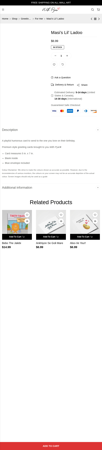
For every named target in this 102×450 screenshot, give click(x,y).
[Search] (92, 9)
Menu (3, 9)
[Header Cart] (98, 9)
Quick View (27, 221)
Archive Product (95, 18)
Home (5, 18)
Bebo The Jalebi (11, 243)
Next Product (99, 18)
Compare (63, 64)
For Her (39, 18)
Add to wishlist (54, 64)
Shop (14, 18)
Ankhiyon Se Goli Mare (49, 243)
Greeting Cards (26, 18)
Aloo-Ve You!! (78, 243)
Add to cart (51, 446)
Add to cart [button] (15, 237)
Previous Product (91, 18)
